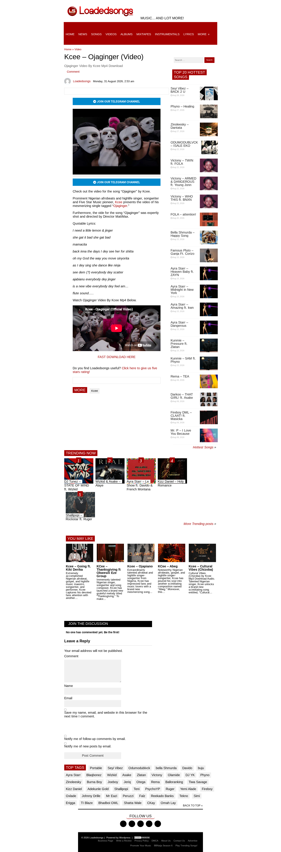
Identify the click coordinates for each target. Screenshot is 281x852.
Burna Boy (94, 782)
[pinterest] (157, 824)
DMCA (155, 840)
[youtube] (149, 824)
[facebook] (123, 824)
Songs (96, 34)
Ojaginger (120, 206)
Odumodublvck (139, 768)
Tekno (183, 796)
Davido (187, 768)
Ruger (170, 789)
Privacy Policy (141, 840)
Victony (157, 775)
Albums (126, 34)
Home (70, 34)
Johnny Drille (91, 796)
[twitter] (132, 824)
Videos (111, 34)
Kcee (94, 390)
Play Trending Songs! (186, 845)
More (202, 34)
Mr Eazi (111, 796)
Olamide (174, 775)
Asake (126, 775)
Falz (142, 796)
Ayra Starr (73, 775)
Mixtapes (143, 34)
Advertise (192, 840)
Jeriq (127, 782)
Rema (155, 782)
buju (201, 768)
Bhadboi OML (108, 803)
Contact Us (179, 840)
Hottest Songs (203, 447)
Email (68, 698)
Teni (137, 789)
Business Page (105, 840)
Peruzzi (128, 796)
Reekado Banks (162, 796)
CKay (151, 803)
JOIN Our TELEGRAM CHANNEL (118, 101)
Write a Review (124, 840)
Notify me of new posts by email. (87, 746)
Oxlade (71, 796)
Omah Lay (168, 803)
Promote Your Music (140, 845)
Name (68, 686)
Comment (73, 71)
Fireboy (207, 789)
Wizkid (112, 775)
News (82, 34)
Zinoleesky (73, 782)
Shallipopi (121, 789)
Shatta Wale (132, 803)
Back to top (192, 805)
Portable (96, 768)
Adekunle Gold (98, 789)
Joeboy (113, 782)
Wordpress (124, 837)
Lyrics (188, 34)
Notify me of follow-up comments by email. (95, 739)
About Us (166, 840)
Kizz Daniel (74, 789)
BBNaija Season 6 (163, 845)
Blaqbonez (93, 775)
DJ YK (190, 775)
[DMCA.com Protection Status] (142, 837)
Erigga (70, 803)
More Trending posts (200, 524)
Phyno (204, 775)
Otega (140, 782)
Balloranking (174, 782)
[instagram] (140, 824)
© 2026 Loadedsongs (92, 837)
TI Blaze (87, 803)
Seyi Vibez (115, 768)
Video (77, 49)
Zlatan (141, 775)
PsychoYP (152, 789)
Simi (197, 796)
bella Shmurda (166, 768)
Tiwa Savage (198, 782)
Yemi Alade (188, 789)
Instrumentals (167, 34)
